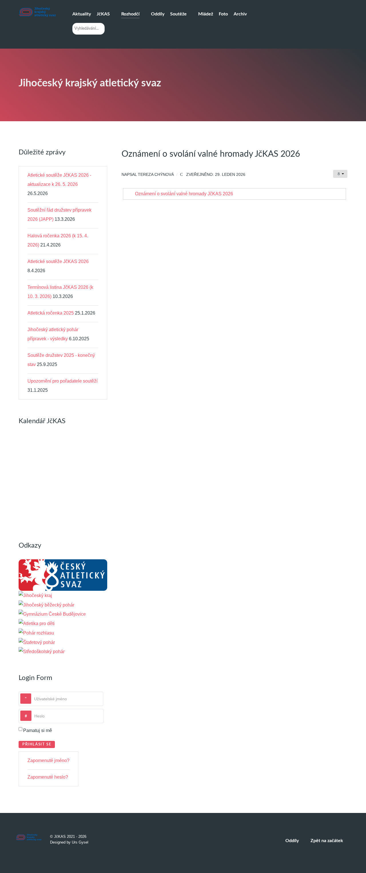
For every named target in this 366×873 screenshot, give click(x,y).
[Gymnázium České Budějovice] (52, 614)
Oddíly (292, 840)
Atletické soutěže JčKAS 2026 (58, 261)
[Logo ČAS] (63, 574)
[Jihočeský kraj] (35, 595)
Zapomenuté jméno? (48, 760)
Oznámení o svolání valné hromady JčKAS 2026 (184, 193)
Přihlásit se (36, 744)
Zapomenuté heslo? (47, 777)
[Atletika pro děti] (37, 623)
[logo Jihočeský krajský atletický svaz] (37, 12)
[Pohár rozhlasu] (36, 632)
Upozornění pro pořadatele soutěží (62, 381)
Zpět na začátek (327, 840)
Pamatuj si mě (37, 730)
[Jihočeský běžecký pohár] (46, 604)
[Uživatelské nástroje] (340, 174)
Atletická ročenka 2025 (50, 313)
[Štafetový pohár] (37, 642)
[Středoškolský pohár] (42, 651)
